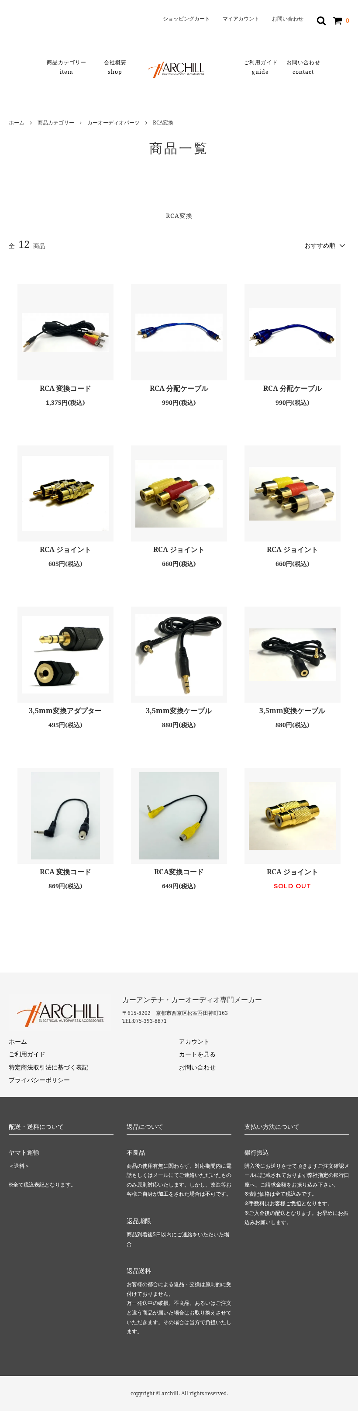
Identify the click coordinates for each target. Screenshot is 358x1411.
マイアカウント (241, 19)
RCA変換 (163, 122)
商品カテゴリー (66, 67)
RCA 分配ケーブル (179, 388)
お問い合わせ (287, 19)
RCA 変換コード (65, 388)
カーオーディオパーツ (113, 122)
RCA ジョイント (65, 549)
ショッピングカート (186, 19)
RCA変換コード (179, 871)
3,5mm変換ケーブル (179, 710)
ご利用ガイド (261, 67)
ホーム (16, 122)
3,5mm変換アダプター (65, 710)
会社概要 (115, 67)
